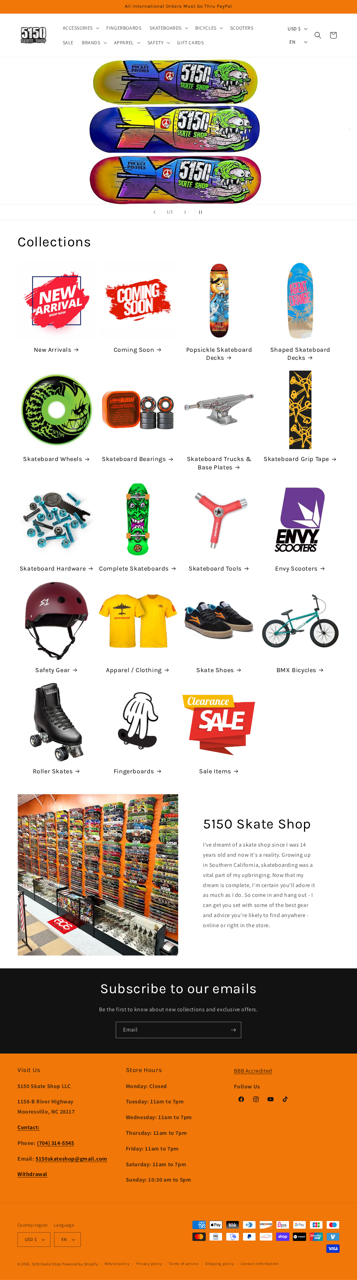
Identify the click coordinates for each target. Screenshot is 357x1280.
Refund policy (117, 1263)
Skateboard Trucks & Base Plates (219, 463)
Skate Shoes (215, 670)
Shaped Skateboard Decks (300, 354)
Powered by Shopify (80, 1264)
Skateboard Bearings (134, 459)
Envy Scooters (296, 568)
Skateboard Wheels (52, 459)
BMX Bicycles (296, 670)
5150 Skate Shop (46, 1264)
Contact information (260, 1263)
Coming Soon (134, 350)
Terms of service (183, 1263)
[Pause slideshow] (202, 212)
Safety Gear (52, 670)
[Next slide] (185, 212)
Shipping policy (219, 1263)
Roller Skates (53, 771)
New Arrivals (52, 350)
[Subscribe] (233, 1030)
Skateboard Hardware (53, 568)
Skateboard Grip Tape (296, 459)
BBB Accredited (253, 1070)
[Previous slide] (154, 212)
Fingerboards (134, 771)
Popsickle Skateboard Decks (219, 354)
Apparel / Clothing (134, 670)
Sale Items (215, 771)
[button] (80, 28)
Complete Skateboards (134, 568)
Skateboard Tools (215, 568)
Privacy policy (149, 1263)
